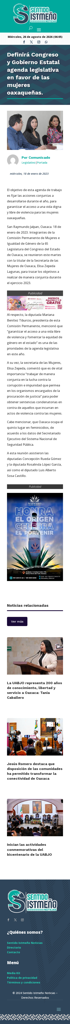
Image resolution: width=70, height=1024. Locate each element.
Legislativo (28, 162)
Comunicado (39, 157)
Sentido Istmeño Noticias (25, 943)
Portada (42, 162)
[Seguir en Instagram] (39, 42)
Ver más (17, 621)
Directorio (14, 947)
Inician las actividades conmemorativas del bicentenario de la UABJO (29, 849)
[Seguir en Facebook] (24, 42)
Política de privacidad (22, 978)
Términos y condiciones (23, 982)
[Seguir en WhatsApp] (46, 42)
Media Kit (13, 973)
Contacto (13, 952)
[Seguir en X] (31, 42)
